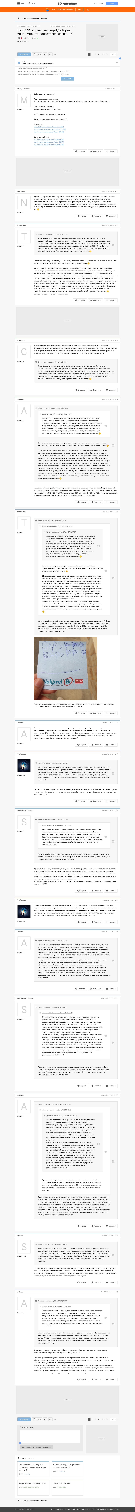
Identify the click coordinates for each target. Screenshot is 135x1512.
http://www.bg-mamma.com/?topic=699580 (49, 139)
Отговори (24, 54)
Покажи (67, 79)
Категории (25, 1500)
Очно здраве (62, 1487)
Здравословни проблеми (31, 1487)
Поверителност (85, 1509)
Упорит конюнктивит (61, 1483)
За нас (53, 1509)
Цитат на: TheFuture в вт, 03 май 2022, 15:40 (53, 819)
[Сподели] (50, 54)
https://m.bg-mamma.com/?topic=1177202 (49, 127)
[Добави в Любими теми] (45, 54)
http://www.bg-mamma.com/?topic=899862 (49, 132)
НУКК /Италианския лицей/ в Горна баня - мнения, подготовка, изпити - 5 (32, 1467)
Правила (67, 1509)
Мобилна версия (110, 1509)
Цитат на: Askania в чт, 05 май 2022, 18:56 (52, 1244)
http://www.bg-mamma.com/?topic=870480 (49, 145)
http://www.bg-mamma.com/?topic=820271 (49, 142)
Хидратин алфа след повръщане (32, 1483)
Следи (38, 54)
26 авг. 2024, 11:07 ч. (68, 26)
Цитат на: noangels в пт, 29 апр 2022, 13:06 (52, 234)
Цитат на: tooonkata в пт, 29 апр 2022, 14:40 (53, 408)
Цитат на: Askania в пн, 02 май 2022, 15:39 (52, 763)
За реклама (59, 1509)
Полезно (96, 151)
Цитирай (112, 151)
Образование (34, 1500)
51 (103, 54)
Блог (118, 1509)
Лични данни (76, 1509)
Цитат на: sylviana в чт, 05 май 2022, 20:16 (52, 1301)
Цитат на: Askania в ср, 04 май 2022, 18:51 (52, 1007)
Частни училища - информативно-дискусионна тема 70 (67, 1466)
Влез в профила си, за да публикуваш (36, 1447)
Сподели (81, 151)
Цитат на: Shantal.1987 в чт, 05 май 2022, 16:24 (54, 1104)
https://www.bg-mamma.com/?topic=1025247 (50, 129)
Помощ (94, 1509)
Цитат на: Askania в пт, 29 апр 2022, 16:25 (52, 520)
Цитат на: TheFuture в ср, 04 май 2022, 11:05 (53, 940)
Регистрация (98, 3)
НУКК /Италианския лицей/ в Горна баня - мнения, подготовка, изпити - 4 (45, 32)
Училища (27, 1474)
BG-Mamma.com (29, 1509)
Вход (112, 3)
